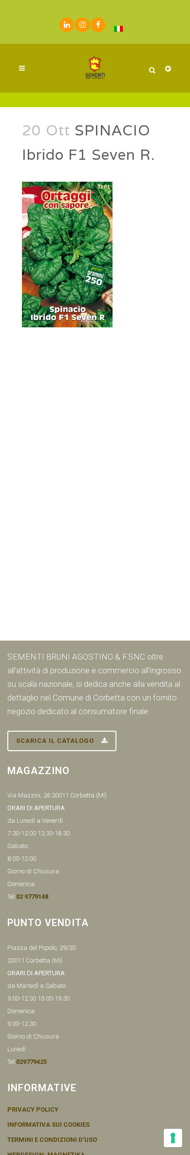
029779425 (31, 1061)
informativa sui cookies (48, 1124)
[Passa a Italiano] (118, 28)
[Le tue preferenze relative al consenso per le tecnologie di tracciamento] (173, 1138)
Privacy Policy (32, 1109)
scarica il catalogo (55, 740)
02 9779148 (32, 896)
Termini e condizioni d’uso (52, 1139)
